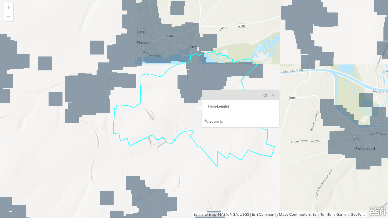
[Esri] (377, 211)
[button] (8, 7)
